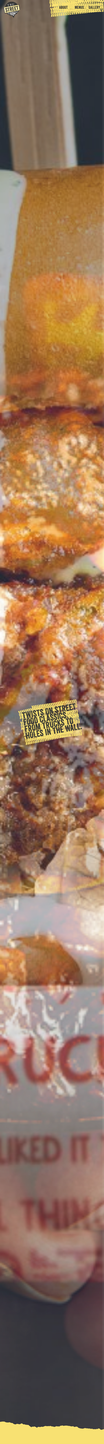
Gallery (94, 7)
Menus (79, 7)
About (63, 7)
